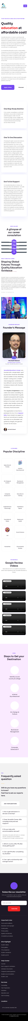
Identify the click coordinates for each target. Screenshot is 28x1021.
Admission (3, 990)
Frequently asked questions (8, 971)
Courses (3, 964)
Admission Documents (7, 969)
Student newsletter (6, 952)
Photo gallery (4, 947)
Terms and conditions (6, 923)
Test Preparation (5, 988)
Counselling (4, 985)
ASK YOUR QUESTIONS (10, 803)
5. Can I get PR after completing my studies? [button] (12, 853)
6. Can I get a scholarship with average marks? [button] (12, 860)
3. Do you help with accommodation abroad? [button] (10, 830)
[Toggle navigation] (25, 6)
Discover (21, 87)
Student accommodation (7, 974)
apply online (8, 87)
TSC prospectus (5, 950)
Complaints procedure (7, 936)
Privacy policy (4, 931)
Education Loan (5, 993)
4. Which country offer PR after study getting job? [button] (12, 845)
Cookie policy (4, 928)
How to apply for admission (8, 966)
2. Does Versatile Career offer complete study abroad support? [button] (12, 821)
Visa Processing (5, 995)
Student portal (5, 955)
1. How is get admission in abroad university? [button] (11, 812)
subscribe (14, 909)
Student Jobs (4, 976)
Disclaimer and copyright (7, 926)
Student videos (5, 945)
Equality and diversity (6, 933)
